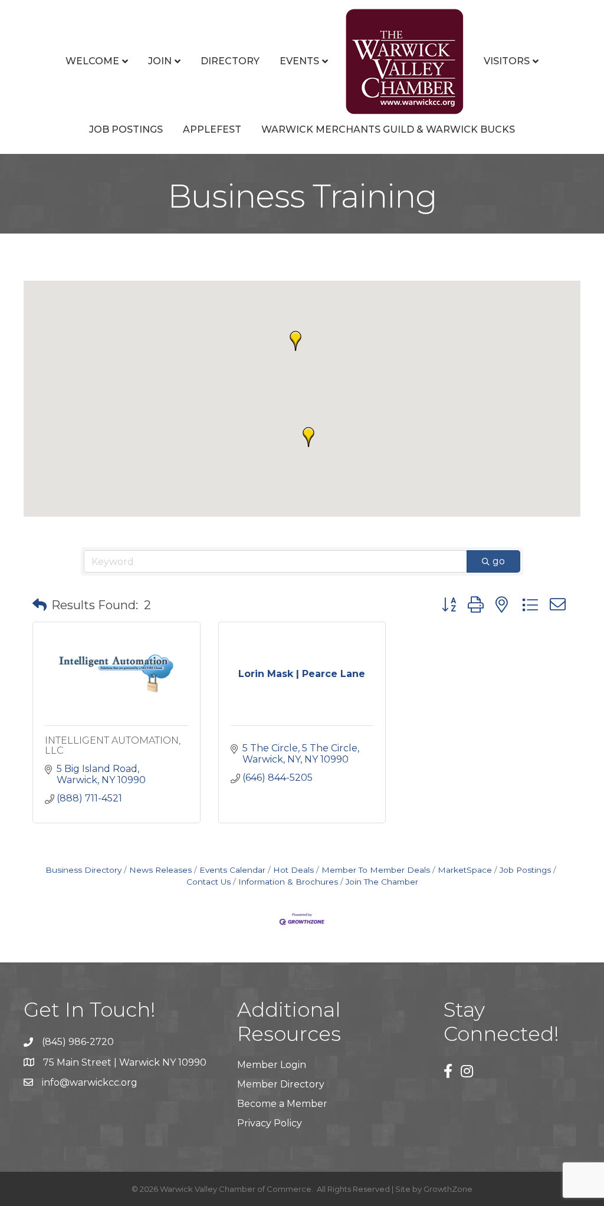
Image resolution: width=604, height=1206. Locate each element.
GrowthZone (448, 1189)
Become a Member (282, 1103)
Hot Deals (293, 870)
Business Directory (83, 870)
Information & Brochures (288, 881)
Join (160, 61)
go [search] (499, 561)
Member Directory (280, 1084)
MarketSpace (465, 870)
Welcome (92, 61)
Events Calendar (232, 870)
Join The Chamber (382, 881)
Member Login (271, 1064)
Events (299, 61)
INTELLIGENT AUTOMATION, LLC (112, 746)
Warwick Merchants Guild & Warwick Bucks (388, 129)
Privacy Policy (269, 1123)
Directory (230, 61)
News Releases (160, 870)
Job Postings (126, 129)
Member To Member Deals (375, 870)
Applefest (212, 129)
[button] (295, 341)
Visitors (507, 61)
